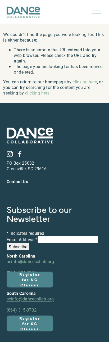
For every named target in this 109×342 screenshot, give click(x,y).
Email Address (22, 239)
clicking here (84, 81)
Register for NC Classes (29, 279)
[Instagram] (10, 154)
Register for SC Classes (29, 323)
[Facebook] (20, 154)
